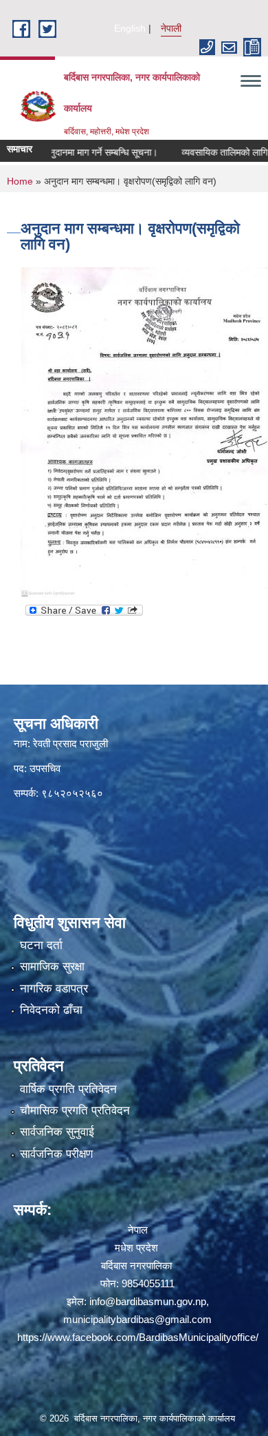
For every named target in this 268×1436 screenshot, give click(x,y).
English (130, 28)
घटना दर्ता (41, 945)
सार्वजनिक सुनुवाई (57, 1131)
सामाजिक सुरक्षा (52, 966)
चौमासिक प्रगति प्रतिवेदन (75, 1110)
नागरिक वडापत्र (54, 988)
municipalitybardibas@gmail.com (137, 1319)
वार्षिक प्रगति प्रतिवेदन (68, 1089)
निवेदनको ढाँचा (51, 1010)
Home (20, 181)
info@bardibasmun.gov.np (147, 1301)
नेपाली (171, 28)
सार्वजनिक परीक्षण (56, 1154)
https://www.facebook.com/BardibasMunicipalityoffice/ (137, 1337)
